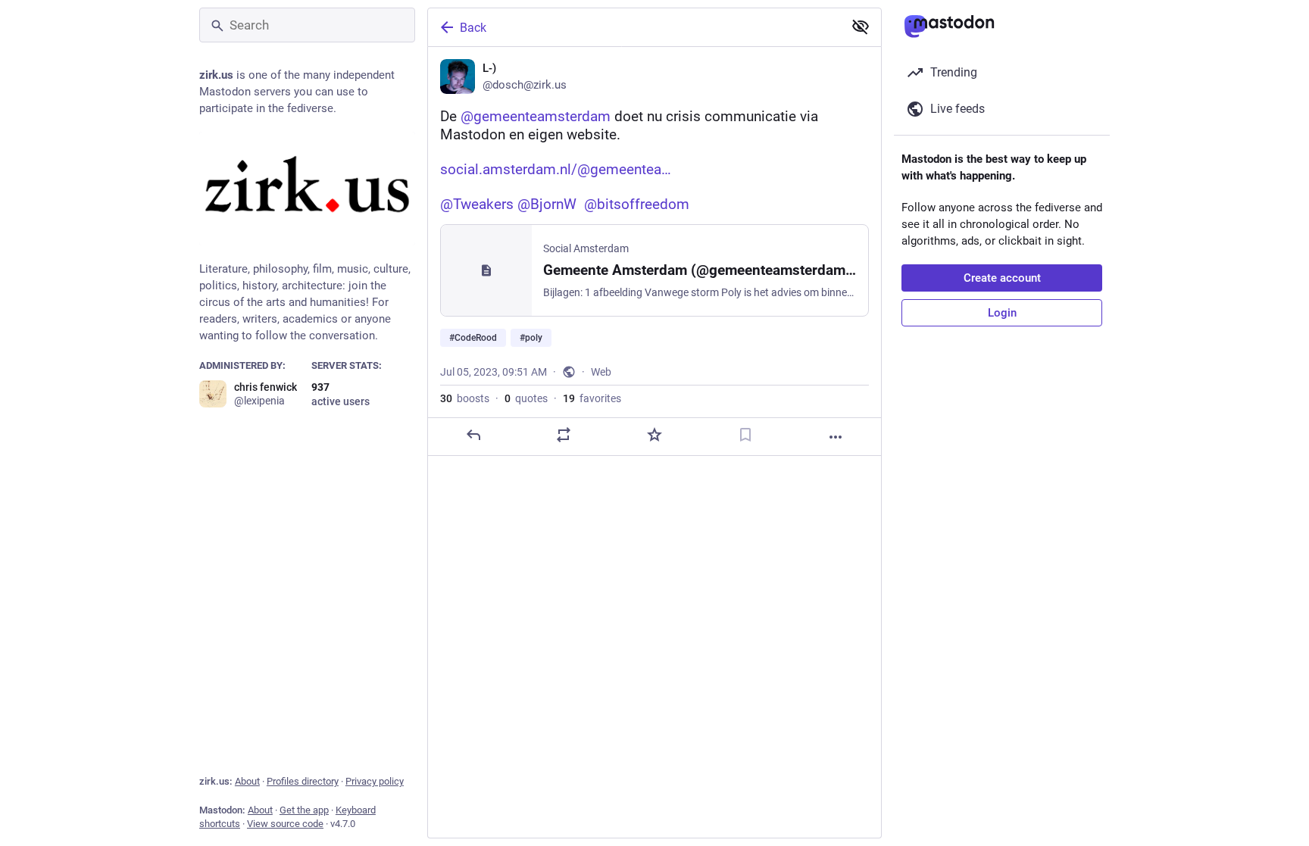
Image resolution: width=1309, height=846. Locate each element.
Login (1002, 313)
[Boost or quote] (564, 435)
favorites (592, 398)
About (247, 781)
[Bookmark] (745, 435)
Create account (1002, 278)
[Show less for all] (860, 26)
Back (473, 27)
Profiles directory (303, 781)
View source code (285, 823)
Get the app (304, 810)
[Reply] (473, 435)
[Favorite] (654, 435)
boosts (464, 398)
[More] (835, 437)
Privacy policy (374, 781)
